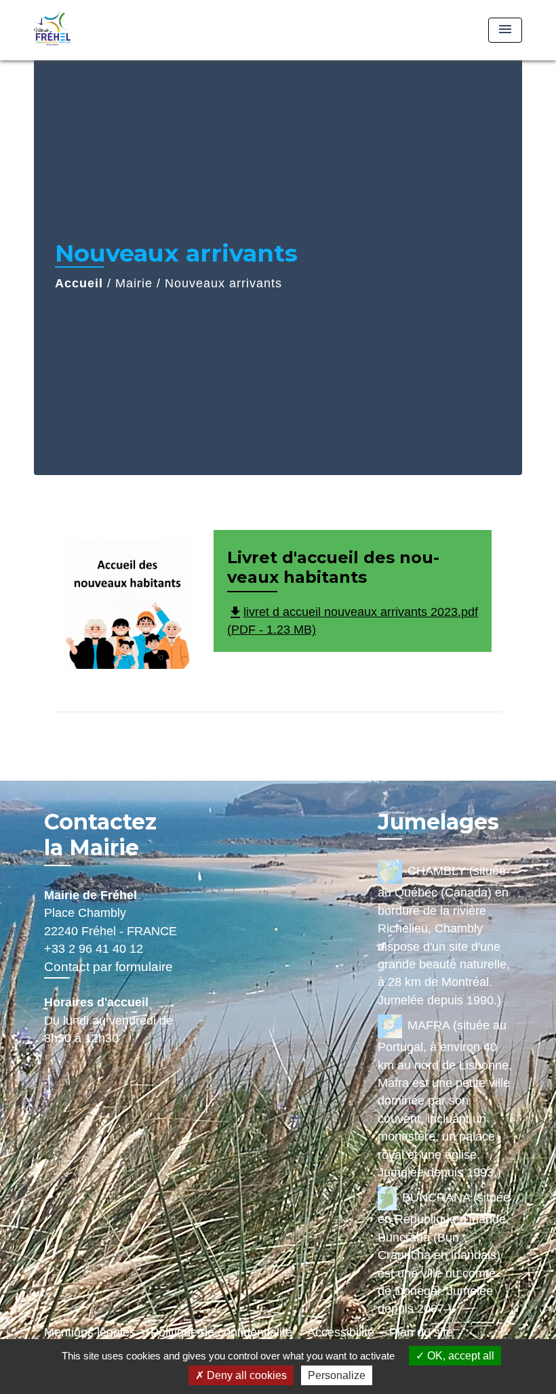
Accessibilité (340, 1332)
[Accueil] (118, 30)
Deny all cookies (245, 1375)
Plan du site (421, 1332)
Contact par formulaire (108, 967)
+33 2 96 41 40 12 (93, 949)
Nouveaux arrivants (223, 283)
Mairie (134, 283)
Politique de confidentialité (221, 1332)
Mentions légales (90, 1332)
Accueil (79, 283)
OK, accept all (459, 1355)
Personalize (336, 1375)
